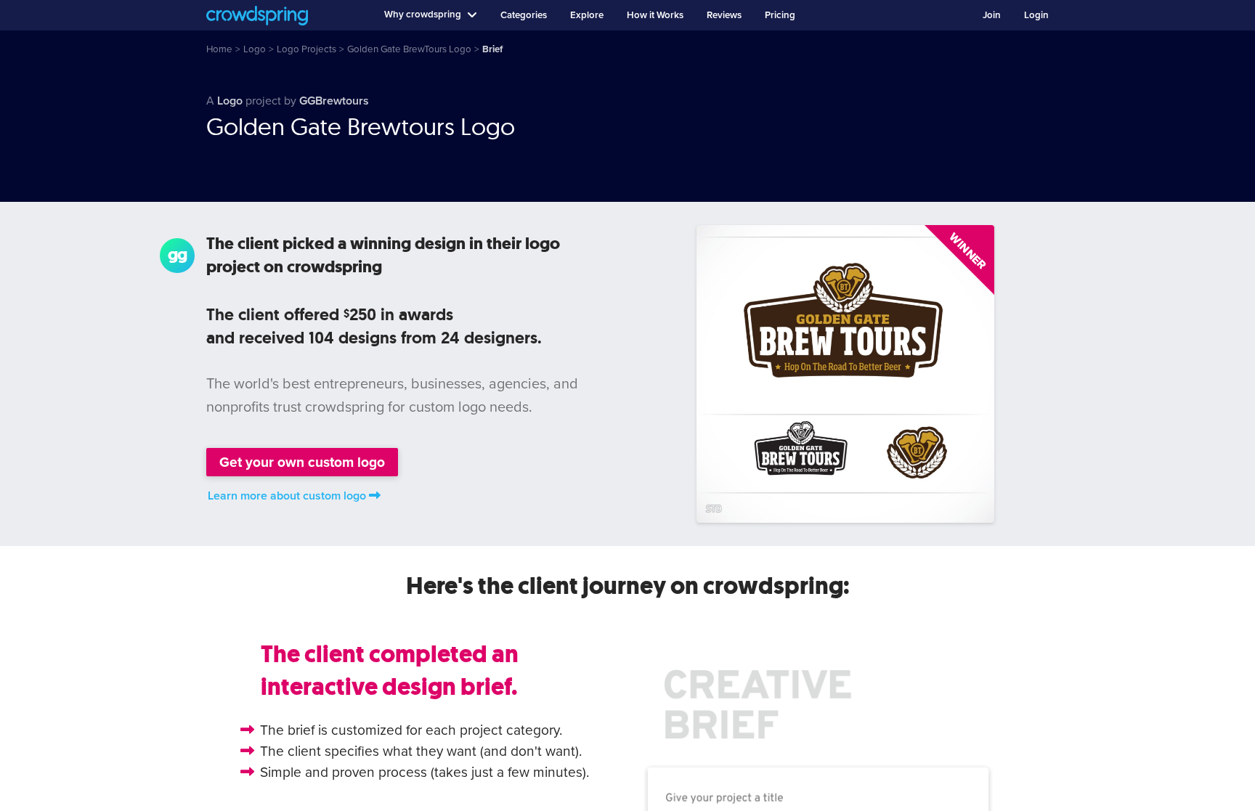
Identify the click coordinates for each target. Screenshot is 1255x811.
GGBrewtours (334, 101)
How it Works (655, 15)
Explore (587, 15)
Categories (523, 15)
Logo (230, 101)
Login (1036, 15)
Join (992, 15)
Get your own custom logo (302, 462)
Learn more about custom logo (287, 496)
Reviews (724, 15)
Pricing (780, 15)
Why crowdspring (422, 14)
